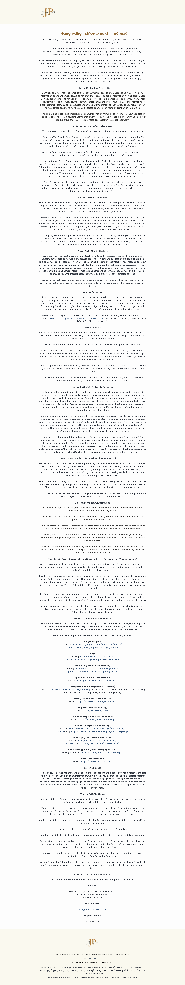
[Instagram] (84, 958)
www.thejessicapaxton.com (90, 318)
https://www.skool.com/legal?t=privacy (96, 701)
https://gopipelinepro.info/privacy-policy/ (96, 680)
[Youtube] (95, 958)
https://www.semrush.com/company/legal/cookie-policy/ (99, 731)
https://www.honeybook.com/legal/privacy (69, 689)
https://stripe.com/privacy (96, 710)
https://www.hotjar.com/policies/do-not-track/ (97, 659)
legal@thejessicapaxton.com (92, 909)
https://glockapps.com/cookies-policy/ (100, 743)
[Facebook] (89, 958)
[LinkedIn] (100, 958)
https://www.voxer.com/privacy (96, 761)
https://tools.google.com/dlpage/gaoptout (97, 647)
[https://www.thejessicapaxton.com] (48, 12)
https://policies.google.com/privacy (96, 719)
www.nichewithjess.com (61, 318)
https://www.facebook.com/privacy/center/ (97, 671)
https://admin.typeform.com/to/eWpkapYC (102, 752)
